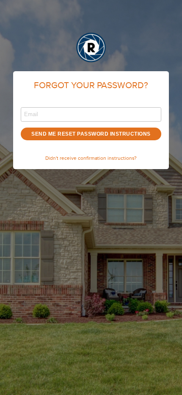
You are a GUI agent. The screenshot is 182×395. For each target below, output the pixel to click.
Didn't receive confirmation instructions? (91, 158)
